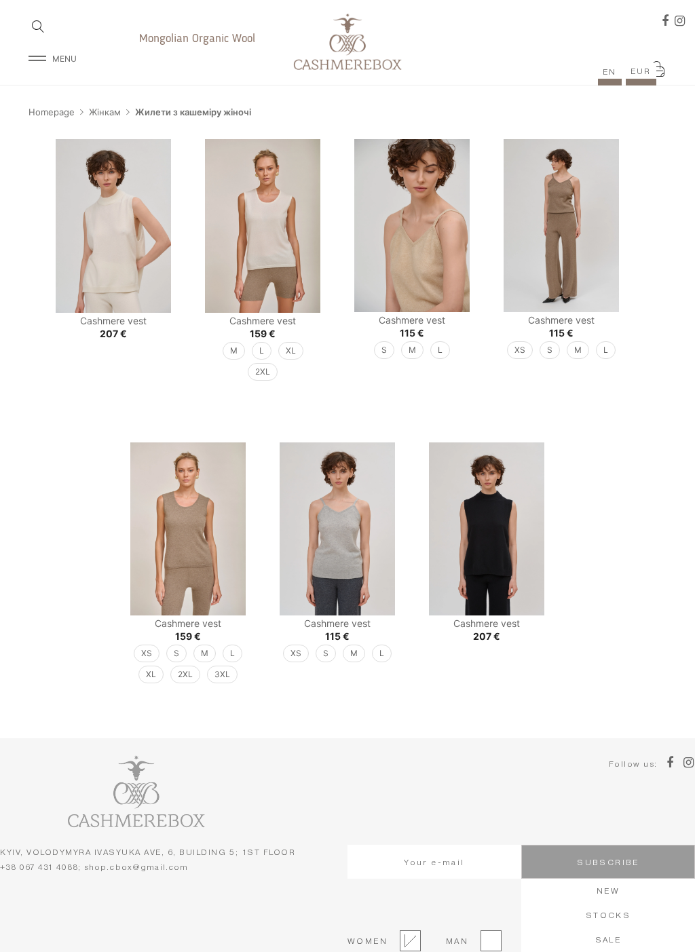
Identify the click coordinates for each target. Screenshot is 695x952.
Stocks (608, 915)
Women (368, 941)
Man (453, 941)
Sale (608, 939)
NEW (608, 891)
